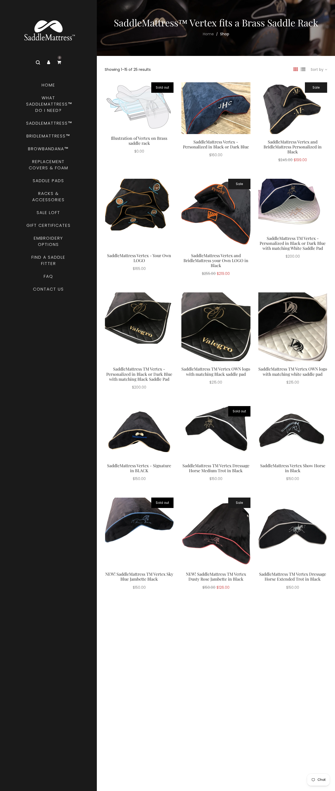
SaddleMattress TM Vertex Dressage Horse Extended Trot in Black (292, 576)
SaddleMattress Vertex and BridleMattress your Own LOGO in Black (215, 260)
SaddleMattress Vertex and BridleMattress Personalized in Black (293, 146)
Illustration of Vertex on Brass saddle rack (139, 140)
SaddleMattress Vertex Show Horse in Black (292, 468)
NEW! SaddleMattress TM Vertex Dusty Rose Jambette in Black (216, 576)
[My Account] (48, 62)
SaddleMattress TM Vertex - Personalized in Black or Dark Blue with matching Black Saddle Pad (139, 374)
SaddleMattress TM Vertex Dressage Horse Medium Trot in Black (215, 468)
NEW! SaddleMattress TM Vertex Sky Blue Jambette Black (139, 576)
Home (208, 34)
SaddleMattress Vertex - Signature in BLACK (139, 468)
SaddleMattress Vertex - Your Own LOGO (139, 258)
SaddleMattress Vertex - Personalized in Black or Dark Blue (216, 144)
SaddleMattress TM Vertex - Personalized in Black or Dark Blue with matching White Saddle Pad (293, 243)
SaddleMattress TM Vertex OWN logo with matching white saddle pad (292, 371)
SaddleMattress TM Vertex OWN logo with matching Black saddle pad (215, 371)
